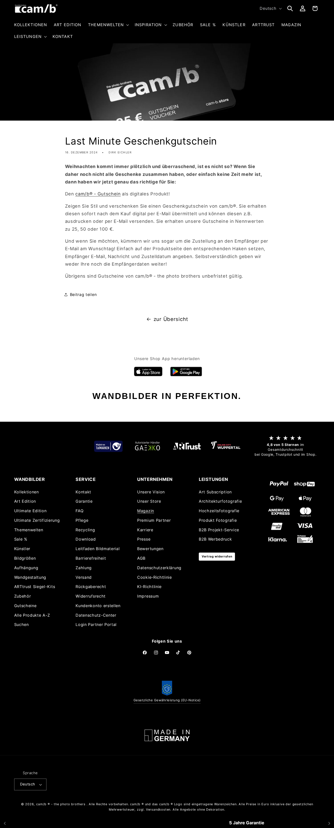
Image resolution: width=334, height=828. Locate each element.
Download (86, 539)
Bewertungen (150, 548)
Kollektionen (26, 491)
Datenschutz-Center (96, 614)
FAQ (79, 510)
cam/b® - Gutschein (98, 193)
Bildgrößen (25, 558)
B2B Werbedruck (215, 539)
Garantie (84, 501)
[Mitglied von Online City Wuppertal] (225, 446)
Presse (143, 539)
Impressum (148, 596)
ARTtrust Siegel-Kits (34, 586)
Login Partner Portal (96, 624)
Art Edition (25, 501)
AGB (141, 558)
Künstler (22, 548)
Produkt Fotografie (218, 520)
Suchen (21, 624)
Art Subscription (215, 491)
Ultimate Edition (30, 510)
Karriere (145, 529)
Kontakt (83, 491)
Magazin (145, 510)
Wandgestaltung (30, 577)
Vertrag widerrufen (217, 556)
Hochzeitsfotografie (219, 510)
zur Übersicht (171, 319)
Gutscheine (25, 605)
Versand (84, 577)
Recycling (85, 529)
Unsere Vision (151, 491)
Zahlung (84, 567)
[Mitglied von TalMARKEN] (108, 446)
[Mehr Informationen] (167, 735)
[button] (108, 25)
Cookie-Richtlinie (154, 577)
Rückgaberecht (91, 586)
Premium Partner (154, 520)
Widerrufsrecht (91, 596)
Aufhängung (26, 567)
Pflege (82, 520)
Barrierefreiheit (91, 558)
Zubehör (22, 596)
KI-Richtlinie (149, 586)
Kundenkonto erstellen (98, 605)
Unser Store (149, 501)
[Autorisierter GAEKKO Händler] (147, 446)
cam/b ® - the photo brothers (61, 804)
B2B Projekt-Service (219, 529)
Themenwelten (28, 529)
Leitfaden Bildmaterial (98, 548)
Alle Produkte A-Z (32, 614)
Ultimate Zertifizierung (37, 520)
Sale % (20, 539)
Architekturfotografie (220, 501)
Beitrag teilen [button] (83, 294)
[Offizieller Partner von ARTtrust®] (186, 446)
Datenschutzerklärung (159, 567)
